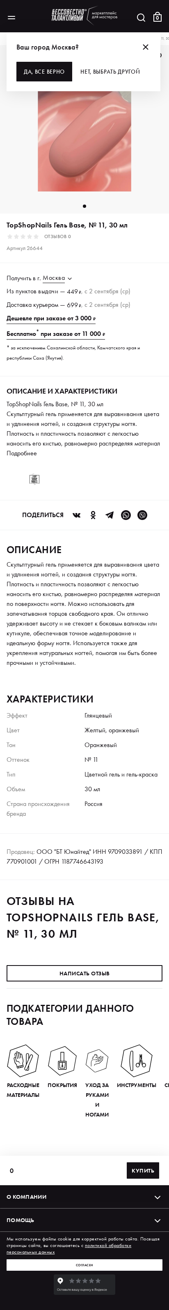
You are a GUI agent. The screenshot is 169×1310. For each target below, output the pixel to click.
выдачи (48, 291)
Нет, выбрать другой (110, 71)
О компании (26, 1196)
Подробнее (22, 453)
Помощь (20, 1220)
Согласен (85, 1265)
